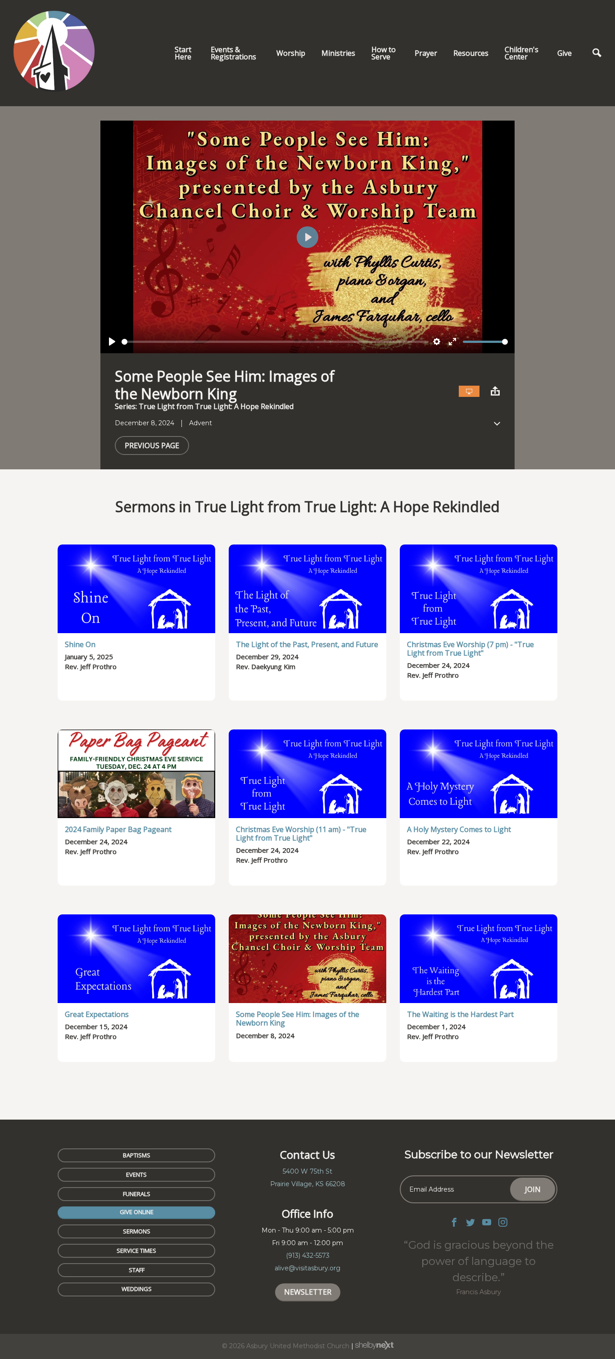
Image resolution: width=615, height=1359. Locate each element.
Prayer (426, 53)
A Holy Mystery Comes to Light (459, 829)
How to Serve (383, 53)
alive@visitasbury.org (307, 1268)
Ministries (338, 53)
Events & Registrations (233, 53)
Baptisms (136, 1155)
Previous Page (152, 445)
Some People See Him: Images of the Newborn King (297, 1018)
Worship (290, 53)
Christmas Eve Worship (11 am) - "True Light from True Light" (301, 833)
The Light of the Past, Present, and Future (307, 644)
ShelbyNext (374, 1345)
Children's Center (521, 53)
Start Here (183, 53)
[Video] (469, 391)
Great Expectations (97, 1014)
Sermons (136, 1231)
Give (564, 53)
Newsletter (307, 1292)
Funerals (136, 1194)
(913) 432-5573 (308, 1255)
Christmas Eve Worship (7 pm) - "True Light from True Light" (470, 648)
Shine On (80, 644)
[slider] (275, 342)
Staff (137, 1270)
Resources (470, 53)
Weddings (137, 1289)
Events (136, 1174)
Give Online (137, 1212)
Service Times (136, 1250)
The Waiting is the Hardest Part (460, 1014)
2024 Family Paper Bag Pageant (118, 829)
